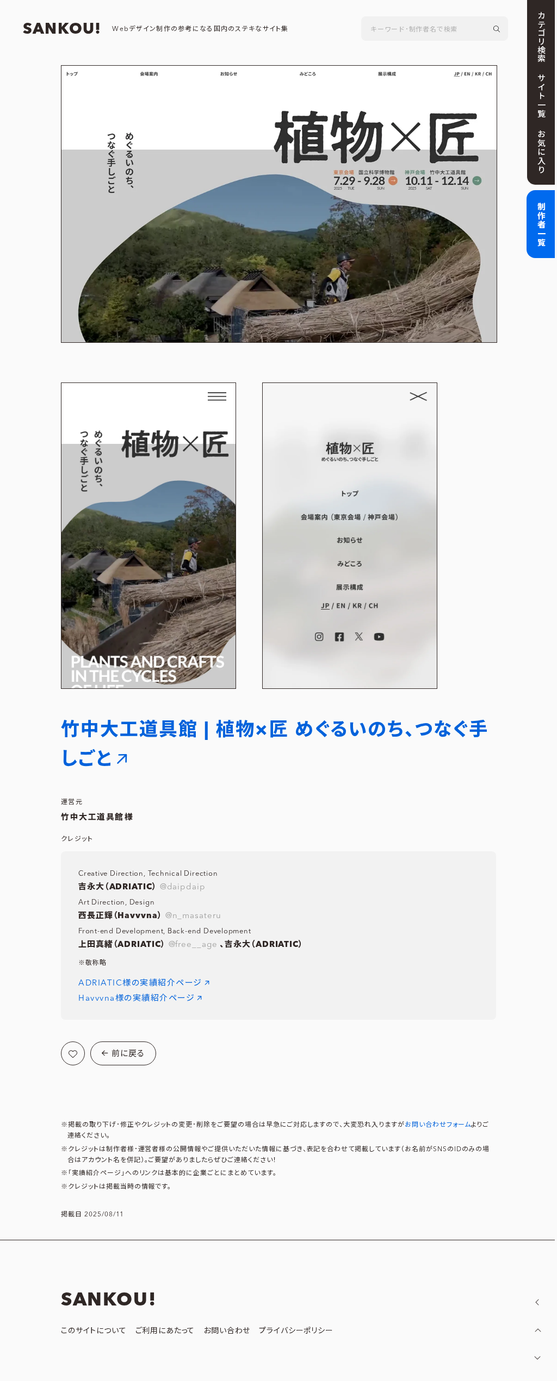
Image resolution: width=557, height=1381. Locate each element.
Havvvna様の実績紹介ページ (136, 998)
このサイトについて (94, 1331)
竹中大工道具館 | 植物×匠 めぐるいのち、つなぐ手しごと (274, 744)
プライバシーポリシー (296, 1331)
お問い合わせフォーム (438, 1125)
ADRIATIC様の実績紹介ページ (140, 983)
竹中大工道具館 (92, 817)
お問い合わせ (226, 1331)
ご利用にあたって (165, 1331)
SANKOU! (62, 29)
